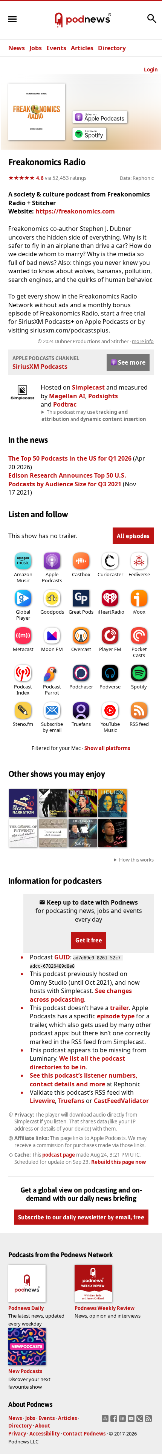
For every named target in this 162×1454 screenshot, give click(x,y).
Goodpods (52, 611)
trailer (119, 1008)
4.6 (40, 178)
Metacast (23, 649)
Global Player (23, 614)
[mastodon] (106, 1420)
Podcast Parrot (52, 689)
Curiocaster (110, 574)
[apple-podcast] (99, 121)
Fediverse (139, 574)
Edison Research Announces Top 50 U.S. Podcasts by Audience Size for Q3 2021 (67, 479)
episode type (115, 1016)
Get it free (88, 940)
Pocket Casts (139, 652)
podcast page (58, 1154)
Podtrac (64, 404)
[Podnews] (58, 20)
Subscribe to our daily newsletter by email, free (81, 1217)
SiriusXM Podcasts (39, 366)
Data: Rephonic (137, 178)
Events (56, 48)
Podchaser (81, 686)
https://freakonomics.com (75, 211)
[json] (140, 1420)
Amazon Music (23, 577)
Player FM (110, 649)
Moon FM (52, 649)
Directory (112, 48)
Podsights (103, 396)
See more (131, 362)
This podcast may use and (93, 415)
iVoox (139, 611)
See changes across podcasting (81, 995)
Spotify (139, 686)
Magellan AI (67, 396)
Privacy (17, 1433)
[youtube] (132, 1420)
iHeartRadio (111, 611)
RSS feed (139, 724)
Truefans (81, 724)
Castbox (81, 574)
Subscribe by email (52, 727)
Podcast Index (23, 689)
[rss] (149, 1420)
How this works (136, 859)
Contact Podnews (84, 1433)
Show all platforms (107, 748)
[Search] (152, 22)
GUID (62, 957)
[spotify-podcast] (89, 140)
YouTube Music (110, 727)
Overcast (81, 649)
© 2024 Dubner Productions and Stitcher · (96, 341)
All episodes (133, 535)
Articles (82, 48)
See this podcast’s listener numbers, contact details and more (84, 1079)
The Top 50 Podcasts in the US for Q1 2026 (69, 458)
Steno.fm (23, 724)
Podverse (110, 686)
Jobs (35, 48)
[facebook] (114, 1420)
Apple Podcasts (52, 577)
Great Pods (81, 611)
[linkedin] (123, 1420)
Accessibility (44, 1433)
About (42, 1425)
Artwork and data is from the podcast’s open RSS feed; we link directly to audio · (85, 341)
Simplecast (88, 387)
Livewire (42, 1101)
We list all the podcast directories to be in (77, 1062)
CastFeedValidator (121, 1101)
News (16, 48)
